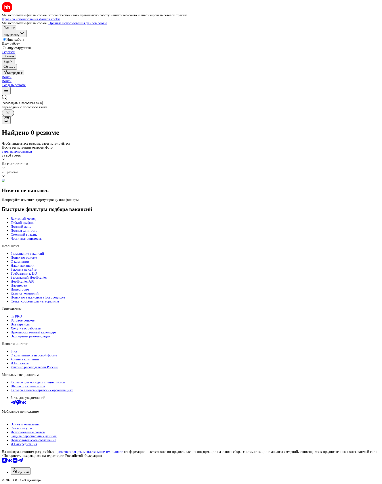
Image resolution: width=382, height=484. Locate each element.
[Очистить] (8, 113)
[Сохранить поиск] (6, 120)
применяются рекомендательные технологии (89, 451)
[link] (9, 67)
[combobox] (22, 103)
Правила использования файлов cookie (77, 23)
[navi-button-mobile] (6, 90)
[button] (6, 77)
